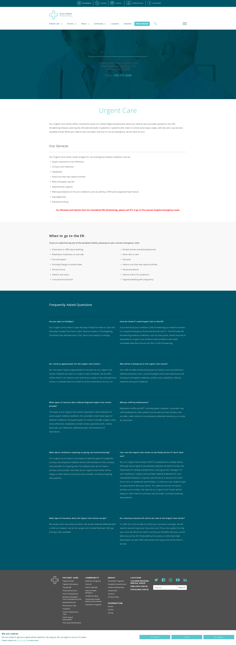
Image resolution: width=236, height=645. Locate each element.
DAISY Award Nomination (68, 618)
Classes (88, 584)
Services (70, 23)
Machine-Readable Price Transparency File (72, 598)
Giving (110, 613)
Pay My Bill (67, 587)
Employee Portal (139, 586)
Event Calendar (91, 587)
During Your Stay (69, 605)
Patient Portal (68, 581)
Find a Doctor (142, 23)
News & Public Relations (91, 591)
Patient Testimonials (116, 587)
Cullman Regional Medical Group (140, 582)
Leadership (112, 590)
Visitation (66, 609)
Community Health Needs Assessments (93, 600)
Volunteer (128, 23)
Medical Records (69, 602)
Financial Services (70, 590)
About (83, 23)
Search (181, 587)
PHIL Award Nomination (72, 623)
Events (110, 606)
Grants (110, 609)
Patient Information (70, 584)
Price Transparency (70, 594)
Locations (115, 23)
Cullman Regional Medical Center (60, 15)
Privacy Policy (113, 597)
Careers (111, 594)
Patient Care (54, 23)
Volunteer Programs (93, 604)
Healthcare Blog (91, 596)
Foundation (115, 603)
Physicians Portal (140, 589)
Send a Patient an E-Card (71, 613)
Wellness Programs (93, 581)
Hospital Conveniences (117, 584)
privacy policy (21, 640)
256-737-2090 (123, 75)
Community (92, 578)
